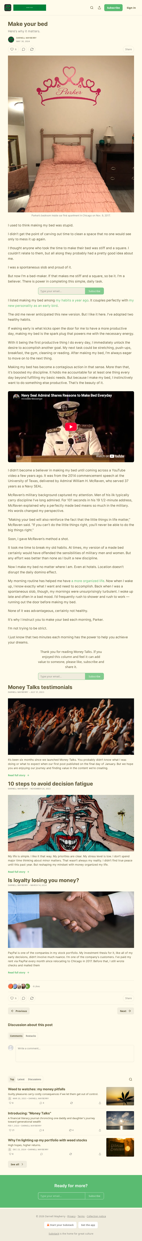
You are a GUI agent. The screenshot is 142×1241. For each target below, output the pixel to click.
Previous (21, 1011)
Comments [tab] (16, 1035)
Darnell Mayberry (26, 38)
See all (15, 1164)
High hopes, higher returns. (24, 1145)
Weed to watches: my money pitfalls (36, 1089)
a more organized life (87, 581)
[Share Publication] (99, 7)
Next (123, 1011)
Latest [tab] (21, 1079)
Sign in (131, 7)
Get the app (88, 1225)
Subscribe (113, 7)
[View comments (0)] (23, 49)
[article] (71, 1096)
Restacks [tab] (31, 1035)
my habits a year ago (72, 300)
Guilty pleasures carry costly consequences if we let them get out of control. (53, 1094)
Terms (81, 1216)
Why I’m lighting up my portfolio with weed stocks (47, 1140)
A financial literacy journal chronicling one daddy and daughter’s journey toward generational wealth (51, 1119)
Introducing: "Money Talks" (29, 1113)
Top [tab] (12, 1079)
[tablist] (23, 1035)
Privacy (71, 1216)
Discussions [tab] (34, 1079)
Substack (54, 1233)
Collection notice (96, 1216)
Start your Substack (62, 1225)
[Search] (91, 7)
